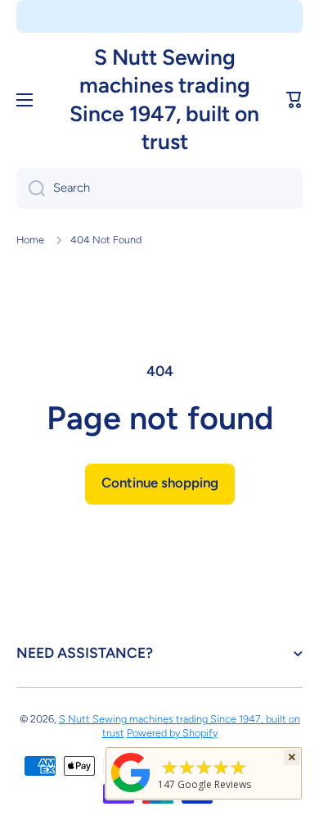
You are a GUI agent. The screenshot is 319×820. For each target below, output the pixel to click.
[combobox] (159, 188)
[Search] (30, 188)
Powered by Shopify (172, 733)
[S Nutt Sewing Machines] (131, 791)
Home (30, 239)
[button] (294, 100)
